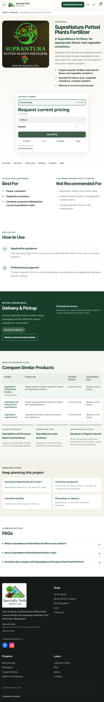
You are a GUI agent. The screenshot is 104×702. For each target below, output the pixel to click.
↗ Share (77, 141)
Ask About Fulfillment (13, 330)
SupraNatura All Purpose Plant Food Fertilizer (11, 404)
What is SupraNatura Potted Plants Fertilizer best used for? (35, 543)
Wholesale (7, 667)
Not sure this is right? (26, 147)
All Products (60, 594)
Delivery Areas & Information (19, 337)
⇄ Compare (60, 141)
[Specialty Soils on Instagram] (11, 645)
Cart (56, 607)
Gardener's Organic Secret (85, 433)
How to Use (30, 163)
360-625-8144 (8, 631)
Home (5, 12)
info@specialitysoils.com (12, 639)
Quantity (22, 127)
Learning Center (62, 662)
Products (13, 12)
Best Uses (18, 163)
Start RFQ (52, 134)
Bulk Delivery (9, 662)
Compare (53, 163)
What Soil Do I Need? (65, 598)
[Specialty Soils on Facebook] (5, 645)
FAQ (56, 667)
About (57, 672)
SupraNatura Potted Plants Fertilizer (10, 389)
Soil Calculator (61, 603)
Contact (58, 676)
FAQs (62, 163)
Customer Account (11, 696)
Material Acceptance (12, 676)
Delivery (42, 163)
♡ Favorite (26, 141)
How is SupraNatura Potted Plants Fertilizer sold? (30, 552)
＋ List (43, 141)
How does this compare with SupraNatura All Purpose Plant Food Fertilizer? (44, 561)
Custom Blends (10, 672)
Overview (6, 163)
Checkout (59, 612)
